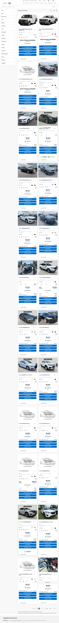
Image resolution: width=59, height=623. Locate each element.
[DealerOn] (5, 620)
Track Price (28, 43)
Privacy (20, 620)
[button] (36, 19)
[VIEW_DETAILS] (27, 69)
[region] (48, 97)
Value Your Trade (27, 54)
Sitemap (18, 620)
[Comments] (35, 37)
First (33, 608)
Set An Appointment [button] (28, 49)
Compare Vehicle (43, 159)
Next (47, 608)
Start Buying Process (28, 47)
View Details (27, 52)
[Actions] (35, 30)
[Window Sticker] (35, 284)
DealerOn (15, 620)
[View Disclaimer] (27, 37)
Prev (37, 608)
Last (50, 608)
